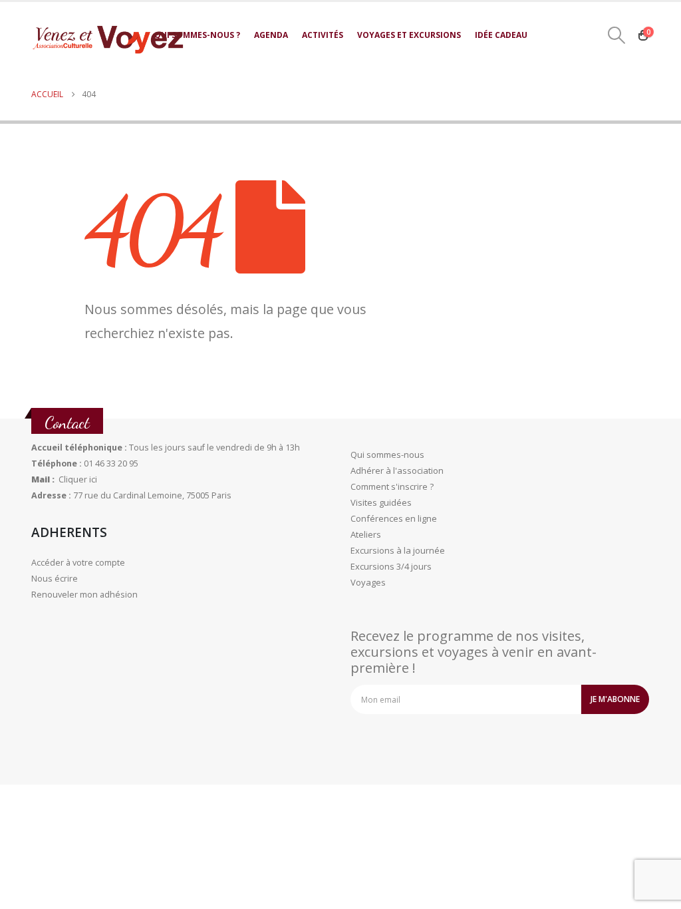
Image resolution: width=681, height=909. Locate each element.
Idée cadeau (501, 35)
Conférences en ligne (393, 518)
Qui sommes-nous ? (197, 35)
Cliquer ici (78, 479)
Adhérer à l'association (397, 470)
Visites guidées (381, 502)
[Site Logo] (107, 39)
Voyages (368, 582)
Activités (322, 35)
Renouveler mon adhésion (84, 594)
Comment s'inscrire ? (392, 486)
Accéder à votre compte (78, 562)
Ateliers (365, 534)
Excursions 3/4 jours (391, 566)
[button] (617, 35)
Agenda (271, 35)
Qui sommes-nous (387, 454)
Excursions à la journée (397, 550)
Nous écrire (54, 578)
